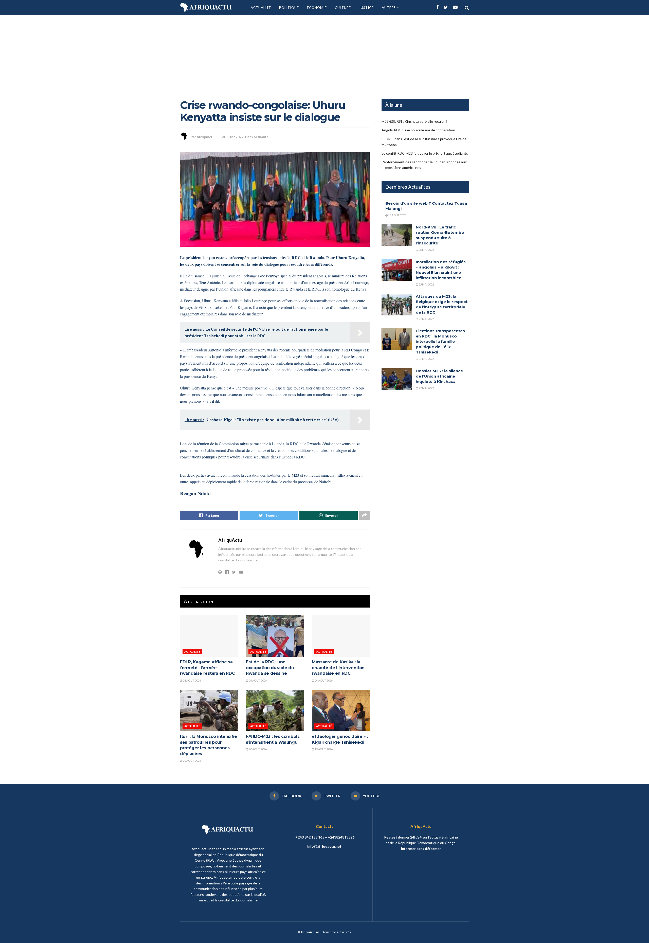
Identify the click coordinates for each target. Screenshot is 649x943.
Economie (317, 8)
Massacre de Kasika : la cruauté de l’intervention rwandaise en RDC (338, 668)
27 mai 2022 (426, 319)
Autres (389, 8)
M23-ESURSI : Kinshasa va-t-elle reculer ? (414, 121)
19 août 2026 (323, 749)
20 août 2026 (191, 760)
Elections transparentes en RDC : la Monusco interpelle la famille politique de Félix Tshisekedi (440, 341)
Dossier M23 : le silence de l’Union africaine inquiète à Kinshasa (439, 376)
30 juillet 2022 (233, 137)
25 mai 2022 (426, 249)
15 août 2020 (397, 215)
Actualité (261, 8)
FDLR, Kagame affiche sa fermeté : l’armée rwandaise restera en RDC (207, 668)
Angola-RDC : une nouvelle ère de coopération (418, 130)
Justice (366, 8)
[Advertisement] (324, 53)
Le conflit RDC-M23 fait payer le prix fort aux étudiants (425, 153)
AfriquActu (205, 137)
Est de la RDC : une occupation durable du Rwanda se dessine (270, 668)
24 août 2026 (191, 680)
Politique (289, 8)
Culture (343, 8)
